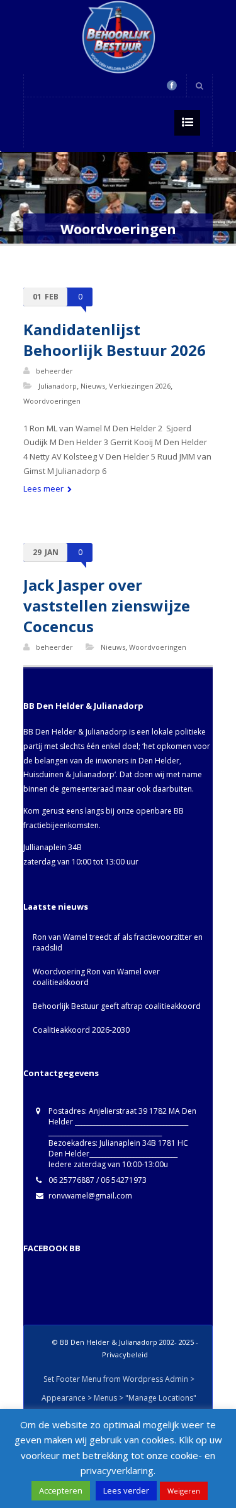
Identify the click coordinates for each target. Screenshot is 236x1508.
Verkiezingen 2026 (140, 385)
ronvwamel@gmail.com (90, 1195)
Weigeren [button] (183, 1490)
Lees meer (44, 488)
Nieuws (93, 385)
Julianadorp (57, 385)
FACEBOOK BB (52, 1248)
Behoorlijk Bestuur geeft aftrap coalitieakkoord (117, 1006)
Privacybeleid (125, 1354)
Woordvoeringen (52, 401)
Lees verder (126, 1490)
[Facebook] (172, 85)
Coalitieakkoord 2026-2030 (81, 1030)
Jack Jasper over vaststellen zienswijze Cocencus (106, 605)
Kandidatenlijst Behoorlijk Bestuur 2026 (114, 339)
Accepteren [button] (60, 1490)
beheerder (54, 370)
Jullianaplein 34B (52, 847)
